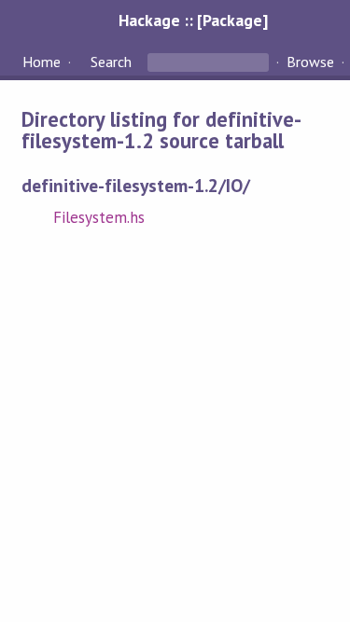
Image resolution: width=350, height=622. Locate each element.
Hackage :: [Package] (193, 20)
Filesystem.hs (99, 217)
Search (111, 61)
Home (41, 61)
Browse (310, 61)
